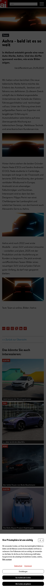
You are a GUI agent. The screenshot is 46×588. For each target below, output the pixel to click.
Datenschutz (18, 565)
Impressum (28, 565)
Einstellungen (23, 571)
